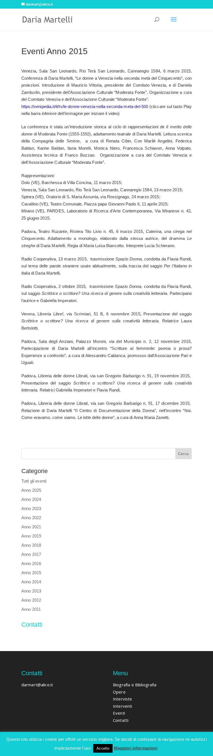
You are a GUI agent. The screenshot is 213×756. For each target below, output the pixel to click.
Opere (119, 692)
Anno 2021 (31, 526)
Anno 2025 (31, 490)
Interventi (122, 706)
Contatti (120, 720)
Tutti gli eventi (33, 481)
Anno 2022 (31, 517)
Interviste (122, 699)
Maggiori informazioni (136, 748)
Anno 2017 (31, 554)
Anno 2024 (31, 499)
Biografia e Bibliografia (135, 684)
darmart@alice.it (37, 636)
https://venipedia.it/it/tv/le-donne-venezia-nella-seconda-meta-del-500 (84, 106)
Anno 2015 (31, 572)
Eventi (119, 713)
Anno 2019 (31, 536)
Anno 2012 (31, 600)
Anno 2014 (31, 581)
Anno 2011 (31, 609)
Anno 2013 (31, 591)
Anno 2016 (31, 563)
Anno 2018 (31, 545)
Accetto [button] (103, 748)
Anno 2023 (31, 508)
